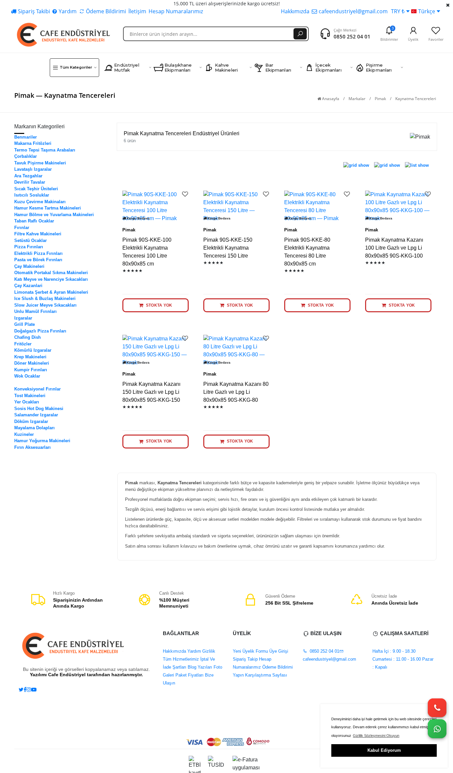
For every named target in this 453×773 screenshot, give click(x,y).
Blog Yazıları (199, 667)
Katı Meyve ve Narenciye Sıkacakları (51, 279)
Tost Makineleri (29, 395)
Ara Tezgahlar (28, 175)
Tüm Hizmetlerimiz (181, 659)
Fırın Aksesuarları (32, 447)
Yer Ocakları (26, 401)
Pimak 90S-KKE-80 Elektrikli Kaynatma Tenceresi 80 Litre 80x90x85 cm (307, 252)
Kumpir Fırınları (30, 369)
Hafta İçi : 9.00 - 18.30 (394, 651)
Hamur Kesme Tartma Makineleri (47, 208)
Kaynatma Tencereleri (36, 382)
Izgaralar (23, 318)
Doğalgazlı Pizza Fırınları (40, 330)
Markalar (357, 98)
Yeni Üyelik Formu (250, 651)
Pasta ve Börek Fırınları (38, 259)
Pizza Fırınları (28, 246)
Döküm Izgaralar (31, 421)
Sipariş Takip (245, 659)
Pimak (380, 98)
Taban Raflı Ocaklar (34, 220)
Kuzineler (24, 434)
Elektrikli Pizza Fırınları (38, 253)
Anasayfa (330, 98)
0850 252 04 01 (352, 36)
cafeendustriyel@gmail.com (353, 11)
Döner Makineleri (31, 363)
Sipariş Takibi (34, 11)
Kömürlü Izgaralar (32, 350)
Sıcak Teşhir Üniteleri (36, 188)
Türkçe (426, 11)
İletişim (137, 11)
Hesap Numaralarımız (176, 11)
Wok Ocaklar (27, 376)
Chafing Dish (27, 337)
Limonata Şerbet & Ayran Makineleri (51, 292)
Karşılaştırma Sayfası (265, 675)
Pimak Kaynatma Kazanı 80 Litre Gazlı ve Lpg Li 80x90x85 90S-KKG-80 (236, 392)
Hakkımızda (295, 11)
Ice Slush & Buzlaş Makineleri (45, 298)
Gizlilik (208, 651)
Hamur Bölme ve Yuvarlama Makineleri (54, 214)
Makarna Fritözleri (32, 143)
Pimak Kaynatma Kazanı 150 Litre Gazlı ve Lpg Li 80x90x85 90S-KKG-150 (151, 392)
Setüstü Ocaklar (30, 240)
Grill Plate (24, 324)
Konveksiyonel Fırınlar (37, 388)
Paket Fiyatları (189, 675)
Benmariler (25, 137)
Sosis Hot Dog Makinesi (38, 408)
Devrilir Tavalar (29, 182)
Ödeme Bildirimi (106, 11)
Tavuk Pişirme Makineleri (40, 162)
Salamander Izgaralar (36, 414)
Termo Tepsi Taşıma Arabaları (44, 150)
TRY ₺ (398, 11)
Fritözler (23, 343)
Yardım (68, 11)
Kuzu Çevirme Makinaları (40, 201)
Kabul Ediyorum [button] (384, 750)
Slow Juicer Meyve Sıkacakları (45, 305)
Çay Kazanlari (28, 285)
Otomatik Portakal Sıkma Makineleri (51, 272)
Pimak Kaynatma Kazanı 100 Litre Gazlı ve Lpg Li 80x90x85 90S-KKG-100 (394, 248)
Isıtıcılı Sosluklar (31, 195)
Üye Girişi (278, 651)
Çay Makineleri (29, 266)
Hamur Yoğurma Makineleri (42, 440)
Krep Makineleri (30, 356)
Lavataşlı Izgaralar (33, 169)
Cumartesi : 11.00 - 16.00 (396, 659)
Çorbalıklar (25, 156)
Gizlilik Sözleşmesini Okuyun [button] (376, 736)
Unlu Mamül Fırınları (35, 311)
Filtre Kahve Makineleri (37, 233)
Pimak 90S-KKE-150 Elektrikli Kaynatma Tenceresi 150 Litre (227, 248)
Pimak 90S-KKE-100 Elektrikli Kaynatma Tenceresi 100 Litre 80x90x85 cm (146, 252)
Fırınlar (21, 227)
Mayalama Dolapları (34, 427)
